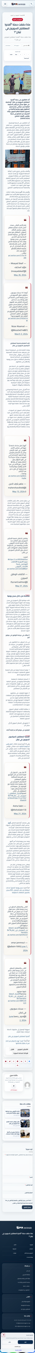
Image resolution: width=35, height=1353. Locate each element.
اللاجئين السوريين (22, 1049)
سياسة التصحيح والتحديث (24, 1282)
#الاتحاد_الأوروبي (21, 566)
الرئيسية (21, 15)
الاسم (30, 1177)
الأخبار (15, 1245)
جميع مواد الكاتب (13, 1090)
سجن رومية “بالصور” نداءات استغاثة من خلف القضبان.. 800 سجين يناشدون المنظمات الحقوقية (18, 890)
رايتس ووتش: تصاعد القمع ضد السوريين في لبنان (12, 1122)
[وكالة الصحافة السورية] (18, 4)
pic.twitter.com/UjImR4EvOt (18, 936)
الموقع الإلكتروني (28, 1193)
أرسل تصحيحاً (26, 58)
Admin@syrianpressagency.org (22, 1326)
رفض (10, 1342)
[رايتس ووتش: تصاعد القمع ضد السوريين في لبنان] (25, 1123)
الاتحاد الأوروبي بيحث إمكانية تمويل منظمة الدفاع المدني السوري (12, 1112)
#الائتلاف (14, 561)
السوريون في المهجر (15, 15)
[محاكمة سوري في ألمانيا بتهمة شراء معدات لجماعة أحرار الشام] (25, 1134)
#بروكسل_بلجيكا (22, 564)
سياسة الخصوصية (25, 1305)
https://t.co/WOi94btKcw (18, 559)
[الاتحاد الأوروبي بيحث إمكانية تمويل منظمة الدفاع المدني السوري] (25, 1113)
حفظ (16, 54)
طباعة (11, 54)
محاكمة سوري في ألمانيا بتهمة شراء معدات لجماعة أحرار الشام (12, 1133)
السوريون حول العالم (29, 1253)
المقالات (31, 1249)
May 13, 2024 (18, 491)
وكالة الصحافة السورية (20, 1053)
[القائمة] (5, 4)
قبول (25, 1342)
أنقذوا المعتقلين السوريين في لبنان (19, 1036)
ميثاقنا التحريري (26, 1275)
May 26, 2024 (20, 275)
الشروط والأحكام (26, 1301)
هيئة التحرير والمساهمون (23, 1278)
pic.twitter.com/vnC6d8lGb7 (17, 568)
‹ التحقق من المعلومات (24, 1290)
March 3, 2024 (21, 334)
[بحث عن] (32, 4)
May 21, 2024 (20, 814)
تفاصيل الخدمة (18, 1350)
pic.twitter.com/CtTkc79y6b (17, 256)
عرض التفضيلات (17, 1346)
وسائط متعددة (30, 1257)
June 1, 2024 (24, 948)
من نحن (28, 1271)
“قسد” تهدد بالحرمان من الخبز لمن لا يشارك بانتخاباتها (18, 1042)
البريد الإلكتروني (28, 1185)
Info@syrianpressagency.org (23, 1323)
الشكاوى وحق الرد (25, 1309)
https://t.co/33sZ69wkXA (19, 799)
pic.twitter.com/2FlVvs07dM (18, 319)
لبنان (12, 1049)
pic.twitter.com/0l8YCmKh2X (17, 1002)
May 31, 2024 (21, 586)
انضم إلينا (14, 1249)
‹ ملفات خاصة (26, 1286)
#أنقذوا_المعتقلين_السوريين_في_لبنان (17, 794)
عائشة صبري (25, 45)
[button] (3, 1335)
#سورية (20, 561)
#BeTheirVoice (10, 797)
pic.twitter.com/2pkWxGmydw (17, 477)
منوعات (14, 1253)
